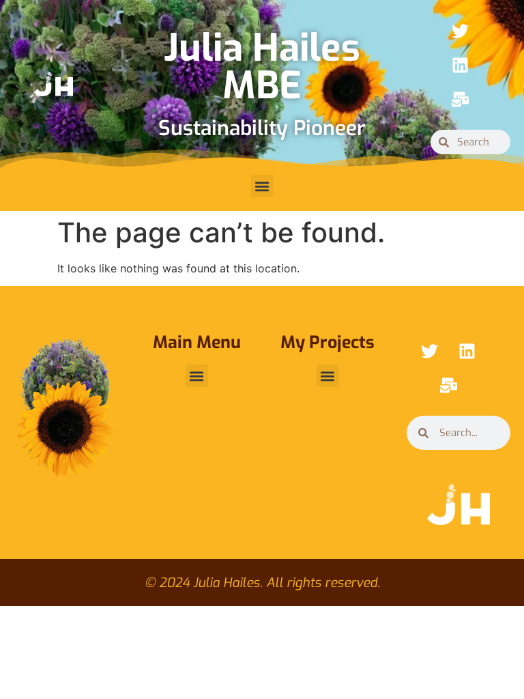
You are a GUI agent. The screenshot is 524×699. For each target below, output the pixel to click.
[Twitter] (460, 31)
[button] (262, 186)
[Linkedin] (460, 65)
